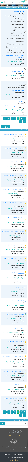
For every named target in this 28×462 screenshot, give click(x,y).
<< (5, 119)
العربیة (12, 457)
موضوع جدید (5, 127)
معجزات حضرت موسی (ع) (17, 71)
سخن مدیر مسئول (21, 454)
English (7, 457)
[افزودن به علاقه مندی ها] (10, 460)
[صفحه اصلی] (18, 460)
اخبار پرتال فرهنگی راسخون (14, 435)
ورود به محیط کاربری (18, 457)
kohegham (20, 330)
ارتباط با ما (15, 454)
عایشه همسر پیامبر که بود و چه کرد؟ (14, 106)
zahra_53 (21, 289)
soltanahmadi (19, 303)
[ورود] (15, 460)
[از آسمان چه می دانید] (14, 5)
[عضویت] (12, 460)
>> (24, 122)
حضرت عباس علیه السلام (17, 90)
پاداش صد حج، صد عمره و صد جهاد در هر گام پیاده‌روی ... (13, 57)
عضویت (5, 454)
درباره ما (9, 454)
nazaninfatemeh (19, 137)
